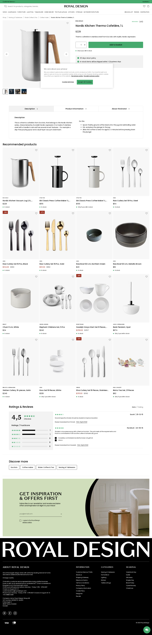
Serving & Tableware (108, 572)
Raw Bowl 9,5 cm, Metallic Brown (127, 264)
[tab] (31, 109)
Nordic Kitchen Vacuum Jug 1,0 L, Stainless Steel (17, 201)
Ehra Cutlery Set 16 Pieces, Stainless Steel (91, 390)
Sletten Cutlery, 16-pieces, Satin (17, 390)
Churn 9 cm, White (11, 327)
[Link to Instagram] (15, 613)
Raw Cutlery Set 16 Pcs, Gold (52, 264)
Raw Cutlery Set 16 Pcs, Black (15, 264)
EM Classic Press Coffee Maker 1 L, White (91, 201)
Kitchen (103, 580)
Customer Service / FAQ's (84, 572)
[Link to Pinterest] (4, 613)
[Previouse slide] (6, 54)
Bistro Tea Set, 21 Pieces (123, 390)
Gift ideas (129, 577)
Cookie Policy (80, 591)
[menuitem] (5, 12)
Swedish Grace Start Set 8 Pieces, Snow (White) (91, 327)
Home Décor (105, 575)
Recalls (78, 596)
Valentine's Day (131, 572)
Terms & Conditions (82, 583)
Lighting (103, 577)
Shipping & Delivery (82, 577)
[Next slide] (66, 54)
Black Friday (130, 583)
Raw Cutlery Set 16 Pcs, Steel (125, 201)
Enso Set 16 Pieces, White (50, 390)
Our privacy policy (77, 76)
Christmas (129, 588)
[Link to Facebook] (10, 613)
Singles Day (130, 580)
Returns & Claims (81, 580)
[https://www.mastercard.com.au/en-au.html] (14, 622)
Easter (128, 575)
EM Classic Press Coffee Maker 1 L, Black (54, 201)
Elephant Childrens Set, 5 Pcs (52, 327)
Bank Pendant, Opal (121, 327)
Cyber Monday (131, 585)
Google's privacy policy (91, 76)
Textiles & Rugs (106, 583)
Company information (83, 588)
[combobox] (146, 2)
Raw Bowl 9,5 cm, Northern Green (90, 264)
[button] (146, 2)
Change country (8, 578)
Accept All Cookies (85, 82)
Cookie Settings (68, 82)
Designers (79, 593)
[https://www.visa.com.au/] (6, 622)
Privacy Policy (80, 585)
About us (79, 575)
